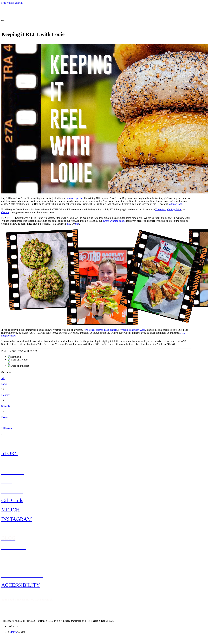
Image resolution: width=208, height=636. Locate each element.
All (3, 378)
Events (4, 417)
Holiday (5, 395)
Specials (5, 406)
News (4, 384)
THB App (6, 428)
